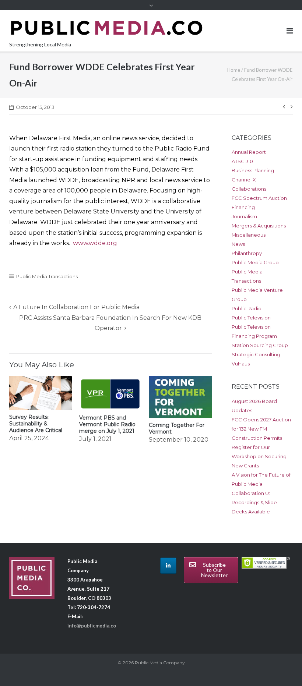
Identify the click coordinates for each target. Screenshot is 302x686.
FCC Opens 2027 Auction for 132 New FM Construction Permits (261, 429)
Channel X (244, 180)
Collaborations (249, 189)
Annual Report (249, 152)
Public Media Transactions (47, 276)
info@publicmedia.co (91, 626)
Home (233, 70)
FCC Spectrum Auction (259, 198)
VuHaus (241, 364)
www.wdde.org (95, 243)
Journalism (244, 216)
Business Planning (253, 170)
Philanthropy (247, 253)
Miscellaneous (249, 235)
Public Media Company (160, 662)
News (238, 244)
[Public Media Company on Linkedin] (168, 566)
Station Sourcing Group (260, 345)
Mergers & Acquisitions (259, 226)
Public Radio (246, 308)
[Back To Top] (284, 668)
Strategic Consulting (256, 354)
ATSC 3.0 (242, 161)
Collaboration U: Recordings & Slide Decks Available (254, 502)
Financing (243, 207)
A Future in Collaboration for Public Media (76, 307)
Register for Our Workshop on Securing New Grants (259, 456)
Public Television (251, 318)
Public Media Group (255, 262)
